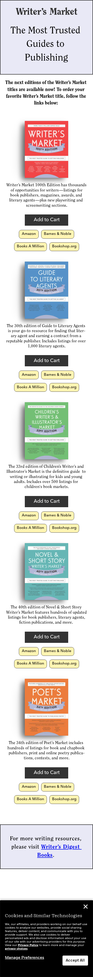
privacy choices (16, 948)
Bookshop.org (64, 246)
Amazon (29, 234)
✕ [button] (86, 907)
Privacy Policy (28, 945)
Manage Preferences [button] (24, 958)
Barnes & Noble (57, 234)
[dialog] (46, 938)
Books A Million (30, 246)
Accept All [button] (75, 961)
